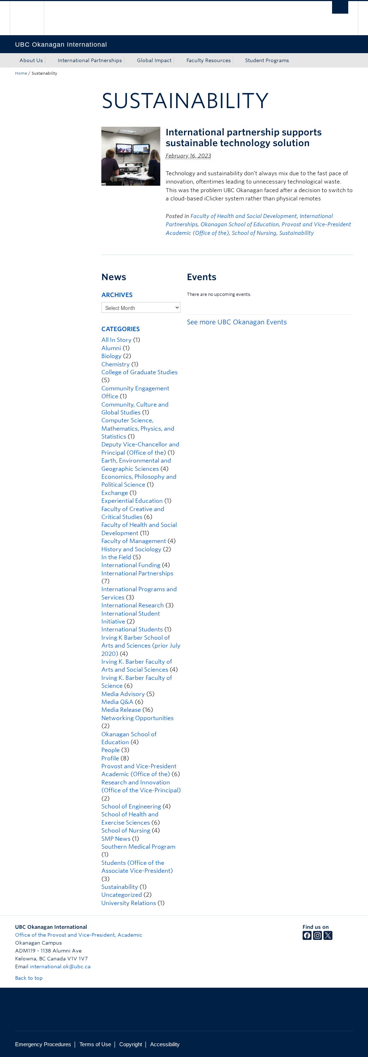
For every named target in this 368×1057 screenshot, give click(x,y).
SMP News (115, 838)
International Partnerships (90, 60)
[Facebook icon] (307, 938)
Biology (111, 356)
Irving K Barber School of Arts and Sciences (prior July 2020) (140, 645)
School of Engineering (131, 806)
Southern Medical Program (138, 846)
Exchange (114, 493)
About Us (31, 60)
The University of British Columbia (32, 18)
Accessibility (165, 1044)
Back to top (29, 978)
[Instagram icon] (317, 938)
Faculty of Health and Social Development (243, 216)
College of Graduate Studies (139, 372)
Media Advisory (123, 694)
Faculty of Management (133, 541)
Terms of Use (95, 1044)
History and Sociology (131, 549)
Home (21, 73)
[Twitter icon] (327, 938)
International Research (132, 605)
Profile (110, 758)
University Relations (128, 903)
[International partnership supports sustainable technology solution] (130, 155)
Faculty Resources (209, 60)
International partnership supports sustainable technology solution (244, 137)
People (110, 750)
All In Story (116, 340)
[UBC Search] (340, 7)
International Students (132, 629)
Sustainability (296, 233)
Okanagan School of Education (240, 224)
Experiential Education (132, 500)
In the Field (116, 557)
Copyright (130, 1044)
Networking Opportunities (137, 718)
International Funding (130, 565)
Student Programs (267, 60)
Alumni (111, 348)
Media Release (121, 709)
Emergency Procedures (43, 1044)
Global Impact (154, 60)
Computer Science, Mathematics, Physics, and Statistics (137, 428)
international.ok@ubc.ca (60, 966)
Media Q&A (117, 702)
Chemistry (115, 364)
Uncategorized (121, 894)
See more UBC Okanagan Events (237, 322)
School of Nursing (254, 233)
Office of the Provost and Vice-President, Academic (78, 935)
